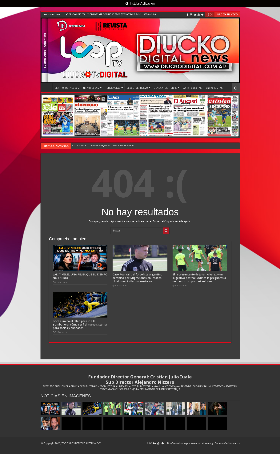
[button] (234, 115)
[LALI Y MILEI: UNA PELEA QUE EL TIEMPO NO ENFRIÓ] (50, 408)
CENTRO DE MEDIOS (67, 87)
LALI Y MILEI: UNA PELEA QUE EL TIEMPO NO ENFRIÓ (103, 145)
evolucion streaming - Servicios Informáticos (215, 443)
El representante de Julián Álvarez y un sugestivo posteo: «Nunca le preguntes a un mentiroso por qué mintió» (199, 278)
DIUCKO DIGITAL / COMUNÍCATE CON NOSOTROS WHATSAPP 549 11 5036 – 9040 (112, 14)
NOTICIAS (93, 87)
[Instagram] (191, 14)
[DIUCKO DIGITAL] (140, 50)
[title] (236, 87)
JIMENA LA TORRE (165, 87)
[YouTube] (198, 14)
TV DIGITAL (194, 87)
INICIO (47, 87)
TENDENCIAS (112, 87)
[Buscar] (166, 230)
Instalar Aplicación (142, 3)
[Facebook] (187, 14)
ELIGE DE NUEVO (137, 87)
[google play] (202, 14)
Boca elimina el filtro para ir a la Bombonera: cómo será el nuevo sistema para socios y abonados (80, 324)
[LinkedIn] (194, 14)
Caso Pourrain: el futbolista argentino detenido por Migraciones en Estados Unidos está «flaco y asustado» (137, 278)
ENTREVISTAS (214, 87)
